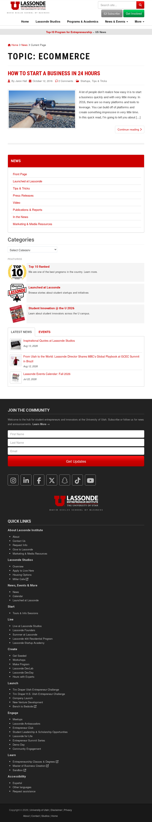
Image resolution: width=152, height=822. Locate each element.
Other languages (22, 787)
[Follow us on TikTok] (77, 480)
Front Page (20, 174)
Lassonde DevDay (23, 672)
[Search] (140, 5)
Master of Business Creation (29, 766)
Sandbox (18, 770)
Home (24, 21)
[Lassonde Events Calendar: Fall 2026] (16, 377)
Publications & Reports (27, 209)
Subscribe (113, 13)
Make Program (21, 664)
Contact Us (19, 541)
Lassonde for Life (22, 736)
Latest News (21, 332)
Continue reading (129, 129)
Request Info (20, 545)
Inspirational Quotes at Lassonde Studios (49, 340)
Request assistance (24, 791)
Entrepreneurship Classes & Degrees (34, 761)
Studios (45, 815)
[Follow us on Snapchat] (65, 480)
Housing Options (22, 575)
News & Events (115, 21)
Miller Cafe (19, 579)
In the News (20, 217)
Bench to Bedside (23, 706)
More (138, 21)
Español (17, 783)
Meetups (18, 719)
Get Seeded (19, 655)
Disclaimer (56, 810)
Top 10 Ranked (38, 266)
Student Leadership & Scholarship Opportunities (40, 732)
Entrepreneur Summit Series (29, 740)
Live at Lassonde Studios (27, 626)
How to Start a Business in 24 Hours (54, 73)
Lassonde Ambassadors (26, 723)
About (16, 536)
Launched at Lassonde (27, 181)
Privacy (68, 810)
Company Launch (23, 698)
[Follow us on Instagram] (13, 480)
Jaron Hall (21, 81)
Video (16, 202)
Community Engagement (27, 749)
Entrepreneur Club (23, 728)
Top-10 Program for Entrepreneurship (69, 32)
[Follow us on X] (52, 480)
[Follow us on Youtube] (90, 480)
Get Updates (76, 461)
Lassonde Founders (24, 630)
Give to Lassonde (23, 549)
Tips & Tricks (99, 81)
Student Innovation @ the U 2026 (51, 308)
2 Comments (66, 81)
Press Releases (23, 195)
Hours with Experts (23, 676)
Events (44, 332)
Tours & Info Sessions (25, 613)
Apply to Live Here (23, 570)
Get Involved (134, 13)
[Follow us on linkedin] (26, 480)
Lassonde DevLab (23, 668)
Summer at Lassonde (25, 634)
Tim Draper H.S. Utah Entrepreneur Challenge (39, 694)
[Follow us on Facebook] (39, 480)
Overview (18, 566)
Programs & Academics (82, 21)
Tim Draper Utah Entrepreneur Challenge (36, 689)
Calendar (18, 596)
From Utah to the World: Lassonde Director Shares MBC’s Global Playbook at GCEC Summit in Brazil (81, 358)
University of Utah (39, 810)
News (24, 45)
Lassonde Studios (47, 21)
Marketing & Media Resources (32, 224)
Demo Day (19, 744)
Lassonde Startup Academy (29, 643)
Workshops (19, 660)
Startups (85, 81)
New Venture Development (28, 702)
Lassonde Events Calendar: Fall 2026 (46, 374)
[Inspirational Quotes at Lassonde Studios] (16, 344)
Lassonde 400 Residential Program (33, 638)
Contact (35, 815)
